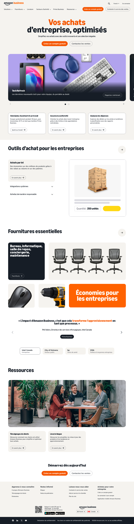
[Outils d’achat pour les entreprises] (122, 150)
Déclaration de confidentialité (46, 520)
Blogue (42, 490)
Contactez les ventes (81, 43)
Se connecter (126, 3)
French (116, 3)
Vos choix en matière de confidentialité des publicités (73, 520)
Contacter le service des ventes (117, 9)
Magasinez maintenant (112, 95)
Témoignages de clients (19, 493)
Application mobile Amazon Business (109, 498)
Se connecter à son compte (106, 495)
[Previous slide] (12, 332)
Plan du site (72, 496)
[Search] (109, 3)
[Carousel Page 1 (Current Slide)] (65, 104)
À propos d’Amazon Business (20, 490)
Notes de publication (46, 493)
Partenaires (15, 496)
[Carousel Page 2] (68, 104)
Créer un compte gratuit (93, 9)
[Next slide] (121, 332)
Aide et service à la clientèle (77, 493)
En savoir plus (57, 130)
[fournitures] (122, 233)
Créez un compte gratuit (55, 43)
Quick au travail (17, 130)
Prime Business (67, 337)
